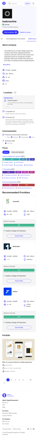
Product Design (8, 165)
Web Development (9, 188)
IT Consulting (6, 169)
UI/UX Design (20, 162)
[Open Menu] (33, 3)
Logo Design (19, 165)
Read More (6, 64)
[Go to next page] (4, 383)
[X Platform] (31, 429)
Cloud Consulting (25, 175)
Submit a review (25, 32)
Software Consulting (10, 178)
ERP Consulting (23, 178)
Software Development (9, 182)
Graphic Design (8, 162)
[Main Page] (4, 3)
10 (30, 380)
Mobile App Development (25, 188)
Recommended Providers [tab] (15, 39)
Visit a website (9, 32)
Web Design (29, 165)
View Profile (19, 236)
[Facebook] (34, 429)
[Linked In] (28, 429)
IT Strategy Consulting (10, 175)
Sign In (28, 3)
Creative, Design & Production (11, 156)
